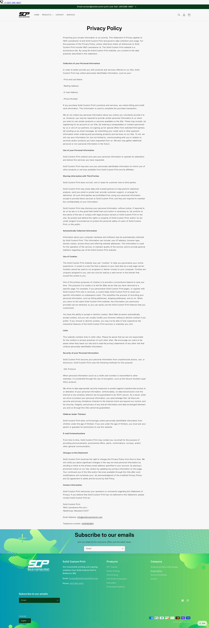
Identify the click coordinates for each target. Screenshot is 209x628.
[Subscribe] (122, 548)
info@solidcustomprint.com (89, 517)
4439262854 (88, 524)
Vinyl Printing (112, 575)
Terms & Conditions (159, 575)
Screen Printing (113, 571)
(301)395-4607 (77, 583)
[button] (47, 15)
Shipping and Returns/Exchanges (164, 567)
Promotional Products (116, 587)
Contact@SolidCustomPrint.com (83, 578)
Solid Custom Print (184, 622)
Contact (154, 579)
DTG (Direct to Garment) (117, 579)
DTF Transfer (112, 567)
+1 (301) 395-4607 (12, 3)
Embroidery (111, 583)
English (23, 621)
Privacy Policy (156, 571)
